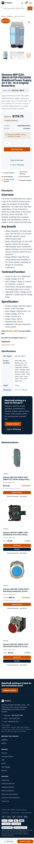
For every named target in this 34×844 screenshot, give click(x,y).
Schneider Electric (7, 756)
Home (3, 16)
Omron (4, 763)
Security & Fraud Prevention (11, 798)
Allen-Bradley (6, 767)
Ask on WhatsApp (18, 165)
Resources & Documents (10, 794)
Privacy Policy (5, 812)
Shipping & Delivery (8, 787)
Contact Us (5, 801)
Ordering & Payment (8, 784)
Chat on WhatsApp (14, 429)
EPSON (4, 743)
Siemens (4, 753)
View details (23, 496)
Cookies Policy (15, 812)
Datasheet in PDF (8, 345)
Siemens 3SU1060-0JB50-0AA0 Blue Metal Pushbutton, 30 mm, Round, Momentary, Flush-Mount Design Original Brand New (16, 590)
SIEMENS (10, 16)
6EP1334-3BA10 (12, 331)
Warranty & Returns (8, 791)
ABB (3, 760)
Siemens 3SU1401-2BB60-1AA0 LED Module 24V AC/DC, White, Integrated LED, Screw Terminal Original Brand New (15, 534)
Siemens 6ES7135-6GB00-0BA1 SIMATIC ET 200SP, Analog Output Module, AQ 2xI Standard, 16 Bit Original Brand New (16, 478)
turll (25, 338)
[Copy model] (26, 90)
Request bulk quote (17, 160)
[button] (30, 3)
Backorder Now (17, 149)
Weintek (4, 770)
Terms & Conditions (26, 812)
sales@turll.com (13, 721)
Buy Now (17, 549)
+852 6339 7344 (17, 715)
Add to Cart (17, 545)
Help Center (5, 780)
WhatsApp (10, 841)
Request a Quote (13, 424)
